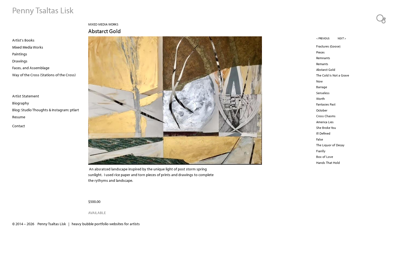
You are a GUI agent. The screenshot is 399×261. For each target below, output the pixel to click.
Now (319, 81)
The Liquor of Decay (330, 145)
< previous (323, 38)
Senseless (323, 93)
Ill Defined (323, 133)
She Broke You (326, 128)
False (319, 139)
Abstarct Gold (325, 70)
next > (342, 38)
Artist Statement (25, 96)
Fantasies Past (325, 104)
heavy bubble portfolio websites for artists (106, 223)
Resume (18, 116)
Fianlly (320, 151)
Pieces (320, 52)
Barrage (321, 87)
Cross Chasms (325, 116)
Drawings (19, 61)
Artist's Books (23, 40)
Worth (320, 99)
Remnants (323, 58)
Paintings (19, 54)
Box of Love (324, 157)
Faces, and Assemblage (30, 67)
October (321, 110)
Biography (20, 103)
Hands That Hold (328, 163)
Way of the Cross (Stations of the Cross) (44, 74)
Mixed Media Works (103, 24)
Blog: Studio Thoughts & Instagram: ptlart (45, 109)
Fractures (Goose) (328, 46)
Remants (322, 64)
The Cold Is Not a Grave (332, 75)
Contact (18, 125)
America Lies (325, 122)
